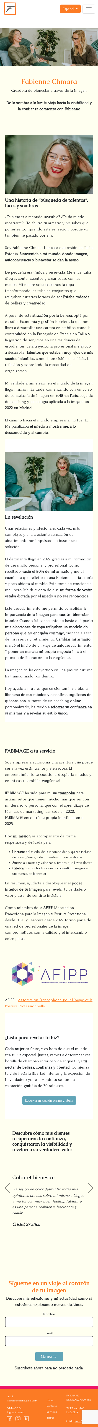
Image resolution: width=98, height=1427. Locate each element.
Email (49, 1333)
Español (69, 9)
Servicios (52, 1411)
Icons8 (78, 1421)
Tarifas (50, 1417)
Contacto (52, 1405)
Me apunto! (49, 1356)
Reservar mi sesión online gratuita (49, 1100)
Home (50, 1399)
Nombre (49, 1314)
